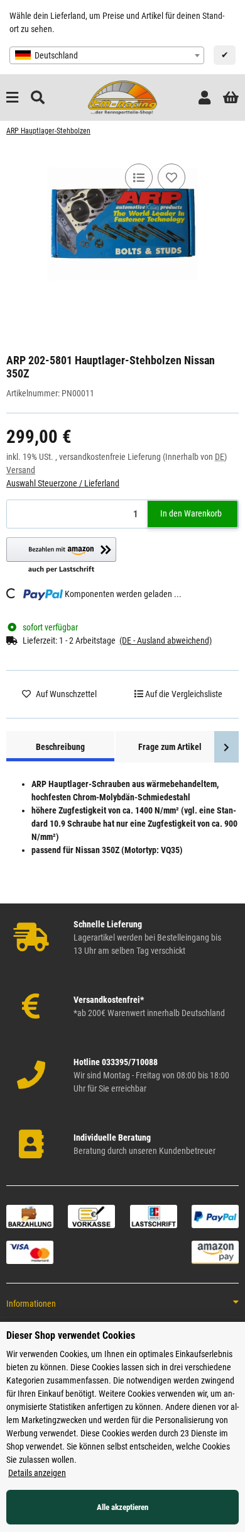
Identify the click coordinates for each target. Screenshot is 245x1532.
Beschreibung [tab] (60, 747)
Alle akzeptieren (122, 1507)
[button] (204, 97)
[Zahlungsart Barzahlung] (29, 1216)
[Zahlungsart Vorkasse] (91, 1216)
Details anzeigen (37, 1473)
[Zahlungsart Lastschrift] (153, 1216)
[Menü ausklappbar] (12, 97)
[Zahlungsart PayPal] (215, 1216)
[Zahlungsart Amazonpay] (215, 1251)
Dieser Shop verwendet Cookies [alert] (70, 1335)
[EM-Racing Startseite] (122, 97)
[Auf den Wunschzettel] (171, 177)
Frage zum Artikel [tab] (170, 747)
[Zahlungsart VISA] (29, 1251)
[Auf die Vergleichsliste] (139, 177)
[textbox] (107, 55)
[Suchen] (38, 97)
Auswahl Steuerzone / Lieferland (62, 483)
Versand (20, 470)
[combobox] (106, 55)
